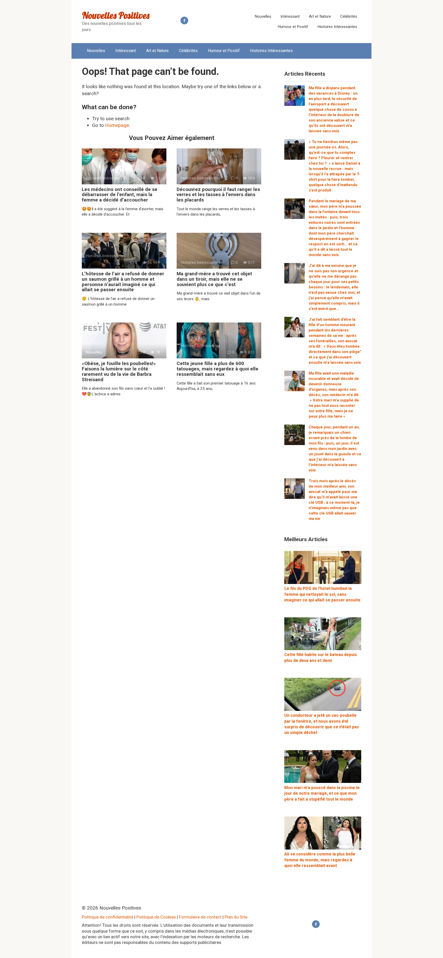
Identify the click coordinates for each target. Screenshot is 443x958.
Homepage (117, 125)
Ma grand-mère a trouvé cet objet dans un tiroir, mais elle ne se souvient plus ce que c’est (214, 279)
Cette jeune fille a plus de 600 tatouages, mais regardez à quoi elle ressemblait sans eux (217, 368)
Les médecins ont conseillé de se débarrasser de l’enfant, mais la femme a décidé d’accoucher (119, 194)
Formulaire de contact (200, 917)
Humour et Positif (293, 26)
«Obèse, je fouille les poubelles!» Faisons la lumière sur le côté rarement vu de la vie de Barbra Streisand (119, 371)
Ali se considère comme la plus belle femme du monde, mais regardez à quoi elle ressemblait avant (319, 860)
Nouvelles (263, 16)
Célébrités (348, 16)
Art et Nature (320, 16)
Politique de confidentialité (107, 917)
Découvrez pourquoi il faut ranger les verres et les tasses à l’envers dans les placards (218, 194)
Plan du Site (236, 917)
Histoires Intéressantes (337, 26)
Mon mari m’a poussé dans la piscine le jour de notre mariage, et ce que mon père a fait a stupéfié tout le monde (322, 793)
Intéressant (290, 16)
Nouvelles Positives (115, 15)
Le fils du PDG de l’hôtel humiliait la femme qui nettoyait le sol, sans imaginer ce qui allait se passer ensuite (322, 594)
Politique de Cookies (156, 917)
